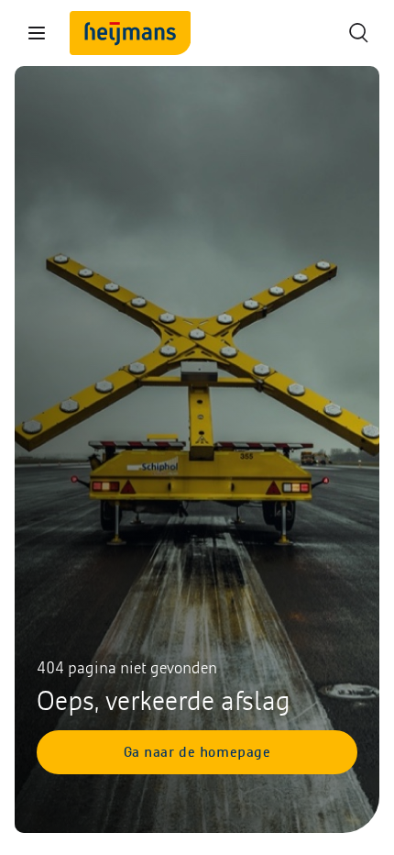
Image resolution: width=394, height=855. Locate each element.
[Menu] (37, 33)
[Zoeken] (357, 33)
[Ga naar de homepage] (130, 33)
